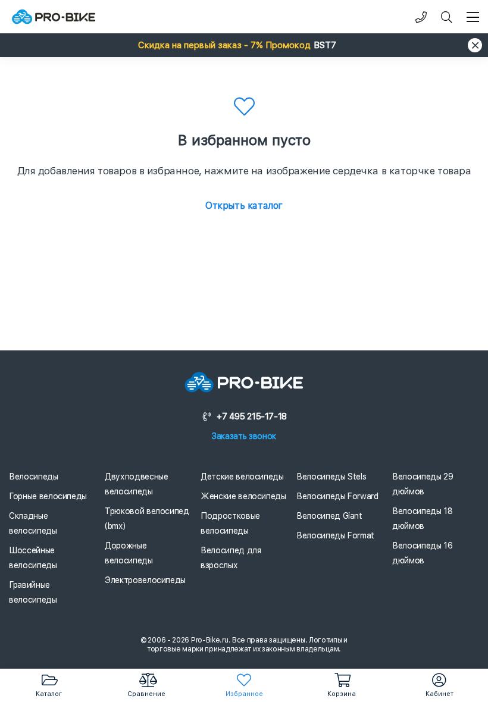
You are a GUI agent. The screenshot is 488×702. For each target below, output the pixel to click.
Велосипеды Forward (337, 496)
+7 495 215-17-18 (252, 416)
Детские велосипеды (242, 476)
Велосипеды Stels (331, 476)
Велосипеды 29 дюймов (422, 484)
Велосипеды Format (335, 535)
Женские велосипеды (243, 496)
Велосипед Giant (329, 516)
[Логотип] (53, 17)
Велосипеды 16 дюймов (422, 553)
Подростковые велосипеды (230, 523)
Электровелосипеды (145, 580)
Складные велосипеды (33, 523)
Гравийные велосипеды (33, 592)
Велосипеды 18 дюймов (422, 518)
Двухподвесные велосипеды (136, 484)
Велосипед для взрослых (231, 558)
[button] (244, 45)
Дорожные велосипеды (129, 553)
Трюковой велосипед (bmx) (147, 518)
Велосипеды (33, 476)
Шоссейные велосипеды (33, 558)
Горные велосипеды (48, 496)
